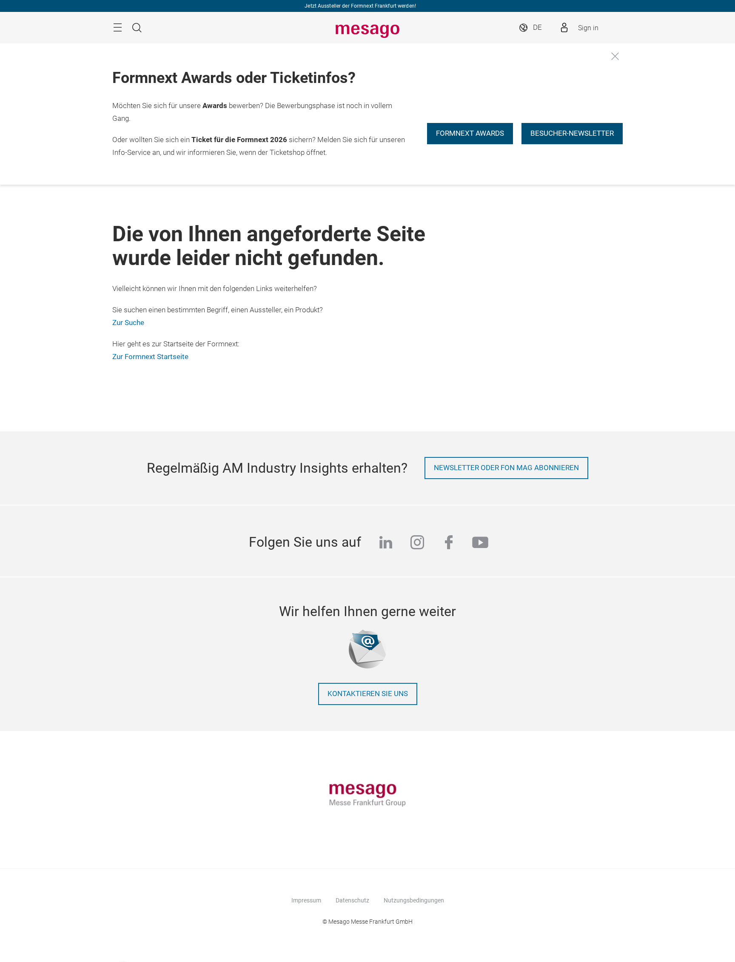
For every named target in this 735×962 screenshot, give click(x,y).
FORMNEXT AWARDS (470, 133)
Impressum (306, 900)
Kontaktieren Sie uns (368, 694)
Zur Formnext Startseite (150, 357)
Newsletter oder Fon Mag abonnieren (506, 468)
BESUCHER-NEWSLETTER (572, 133)
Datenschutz (352, 900)
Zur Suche (128, 323)
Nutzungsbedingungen (414, 900)
